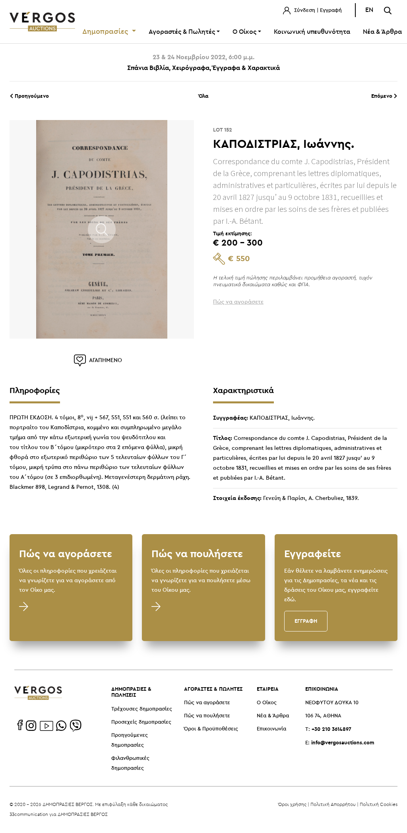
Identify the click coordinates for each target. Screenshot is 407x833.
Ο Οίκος (267, 702)
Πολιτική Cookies (378, 804)
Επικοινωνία (271, 729)
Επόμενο (382, 96)
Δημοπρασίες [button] (106, 32)
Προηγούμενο (31, 96)
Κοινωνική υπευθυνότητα (312, 32)
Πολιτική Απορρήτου (333, 804)
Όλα (203, 96)
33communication (29, 814)
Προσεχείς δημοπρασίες (141, 722)
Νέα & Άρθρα (273, 716)
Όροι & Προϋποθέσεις (211, 729)
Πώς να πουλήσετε (207, 716)
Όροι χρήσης (292, 804)
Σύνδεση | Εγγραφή (317, 10)
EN (369, 10)
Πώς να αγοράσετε (207, 702)
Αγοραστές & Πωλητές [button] (182, 32)
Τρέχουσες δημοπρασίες (141, 709)
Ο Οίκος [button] (244, 32)
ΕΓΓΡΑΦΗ (306, 621)
